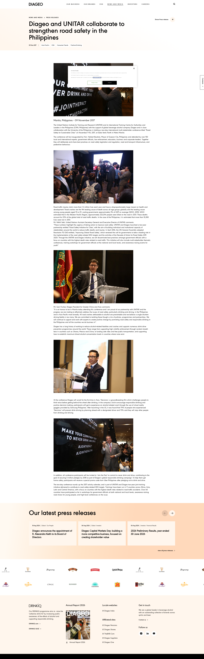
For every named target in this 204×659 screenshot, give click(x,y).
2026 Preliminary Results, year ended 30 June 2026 (150, 532)
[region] (102, 76)
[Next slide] (172, 513)
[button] (75, 642)
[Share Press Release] (172, 19)
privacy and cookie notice (97, 77)
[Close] (134, 68)
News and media (36, 17)
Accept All (109, 82)
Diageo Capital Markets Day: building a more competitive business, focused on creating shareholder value (102, 534)
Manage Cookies (94, 82)
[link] (73, 4)
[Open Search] (174, 4)
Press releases (52, 17)
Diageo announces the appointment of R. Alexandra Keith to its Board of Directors (52, 534)
